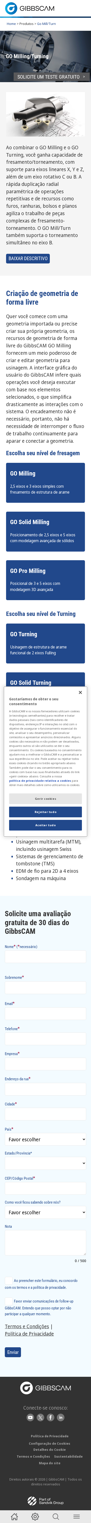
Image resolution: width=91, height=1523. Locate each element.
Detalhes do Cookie (49, 1449)
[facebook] (50, 1417)
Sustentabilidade (68, 1456)
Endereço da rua (18, 1078)
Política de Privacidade (29, 1333)
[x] (40, 1417)
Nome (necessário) (21, 946)
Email (10, 1003)
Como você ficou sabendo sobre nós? (32, 1202)
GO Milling (22, 473)
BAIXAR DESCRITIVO (28, 258)
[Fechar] (80, 692)
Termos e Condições (27, 1326)
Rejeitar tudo (45, 812)
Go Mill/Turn (46, 23)
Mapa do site (49, 1463)
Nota (8, 1226)
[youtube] (30, 1417)
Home (11, 23)
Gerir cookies (45, 799)
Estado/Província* (18, 1153)
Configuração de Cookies (49, 1443)
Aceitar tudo (45, 825)
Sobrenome (14, 977)
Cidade (11, 1103)
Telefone (12, 1028)
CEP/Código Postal (20, 1178)
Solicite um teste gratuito (48, 77)
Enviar (13, 1352)
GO (13, 522)
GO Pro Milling (28, 570)
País (9, 1129)
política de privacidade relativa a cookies (40, 780)
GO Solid (21, 682)
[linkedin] (60, 1417)
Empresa (12, 1053)
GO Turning (23, 634)
